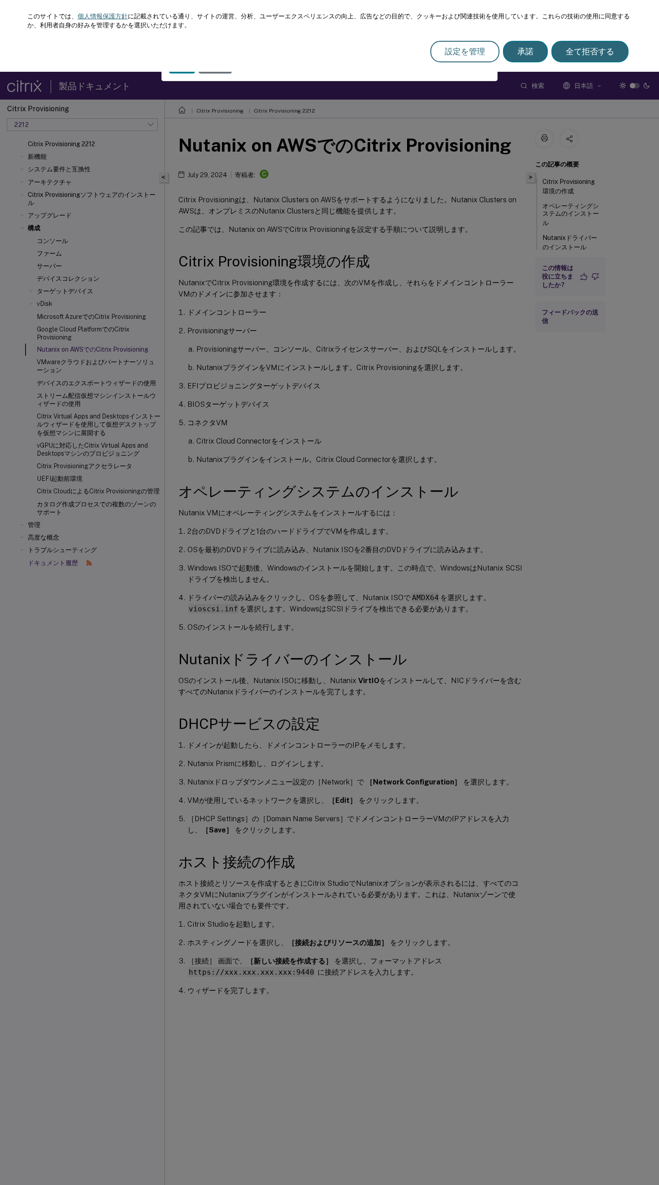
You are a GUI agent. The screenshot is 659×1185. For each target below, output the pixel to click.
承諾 (525, 51)
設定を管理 (465, 51)
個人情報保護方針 (103, 16)
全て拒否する (590, 51)
